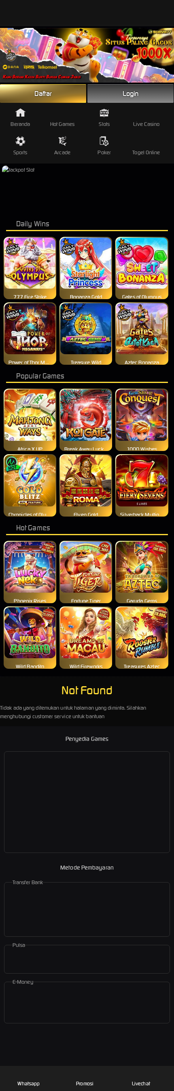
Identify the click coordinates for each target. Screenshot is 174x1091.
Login (131, 93)
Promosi (84, 1083)
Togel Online (146, 152)
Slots (104, 124)
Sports (20, 152)
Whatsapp (28, 1083)
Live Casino (146, 124)
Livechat (141, 1083)
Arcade (62, 152)
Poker (104, 152)
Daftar (43, 93)
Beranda (20, 124)
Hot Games (62, 124)
